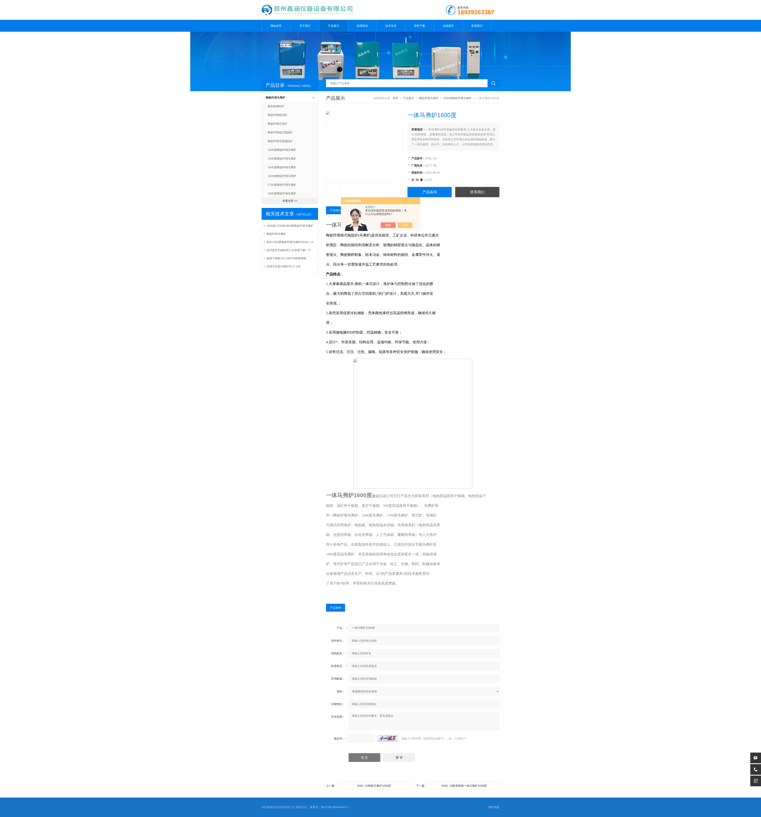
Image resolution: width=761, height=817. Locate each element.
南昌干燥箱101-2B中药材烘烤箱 (286, 258)
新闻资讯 (362, 25)
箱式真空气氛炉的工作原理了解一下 (289, 250)
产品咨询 (430, 192)
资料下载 (419, 25)
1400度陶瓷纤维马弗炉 (282, 167)
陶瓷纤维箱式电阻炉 (280, 132)
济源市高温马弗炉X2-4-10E (284, 266)
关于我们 (304, 25)
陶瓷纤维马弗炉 (275, 97)
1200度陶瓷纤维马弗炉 (282, 158)
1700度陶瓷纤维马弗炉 (282, 184)
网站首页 (276, 25)
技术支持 (390, 25)
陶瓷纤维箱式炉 (277, 115)
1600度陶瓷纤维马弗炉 (282, 176)
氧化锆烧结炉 (276, 106)
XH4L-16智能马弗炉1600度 (374, 785)
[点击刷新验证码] (388, 738)
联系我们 (477, 25)
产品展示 (333, 25)
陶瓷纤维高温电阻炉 (280, 141)
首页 (395, 98)
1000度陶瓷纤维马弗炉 (282, 149)
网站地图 (493, 807)
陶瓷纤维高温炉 (277, 123)
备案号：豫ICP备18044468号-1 (329, 807)
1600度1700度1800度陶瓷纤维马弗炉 (290, 225)
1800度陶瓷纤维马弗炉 (282, 193)
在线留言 (448, 25)
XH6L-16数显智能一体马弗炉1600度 (464, 785)
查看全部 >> (289, 200)
